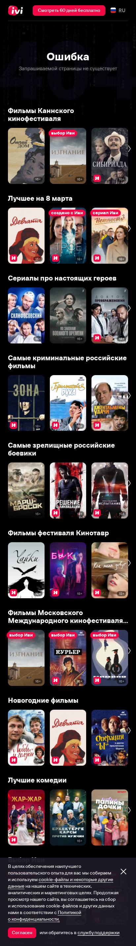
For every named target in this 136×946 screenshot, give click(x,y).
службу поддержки (98, 932)
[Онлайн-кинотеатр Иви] (17, 10)
